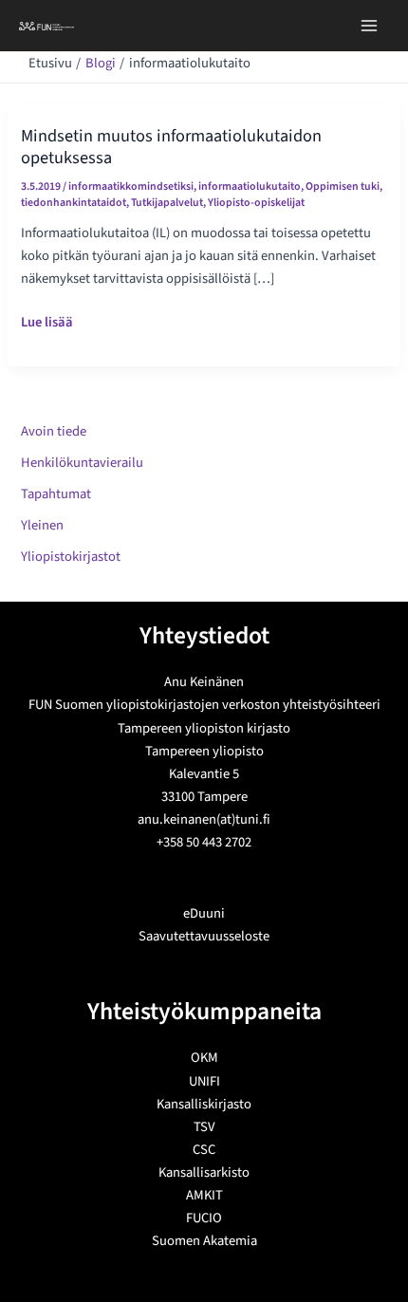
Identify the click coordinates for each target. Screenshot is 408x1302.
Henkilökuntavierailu (82, 463)
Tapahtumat (56, 494)
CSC (204, 1150)
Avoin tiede (53, 431)
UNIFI (204, 1081)
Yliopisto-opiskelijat (256, 203)
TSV (204, 1127)
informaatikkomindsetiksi (131, 186)
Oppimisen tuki (343, 186)
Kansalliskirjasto (204, 1104)
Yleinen (42, 525)
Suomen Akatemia (204, 1241)
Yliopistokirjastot (71, 557)
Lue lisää (47, 322)
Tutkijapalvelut (167, 203)
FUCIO (204, 1218)
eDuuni (204, 913)
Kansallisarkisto (204, 1172)
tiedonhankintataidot (73, 203)
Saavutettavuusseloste (204, 936)
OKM (204, 1058)
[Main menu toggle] (369, 26)
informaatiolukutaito (249, 186)
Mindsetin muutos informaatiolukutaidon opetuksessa (171, 146)
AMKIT (204, 1195)
